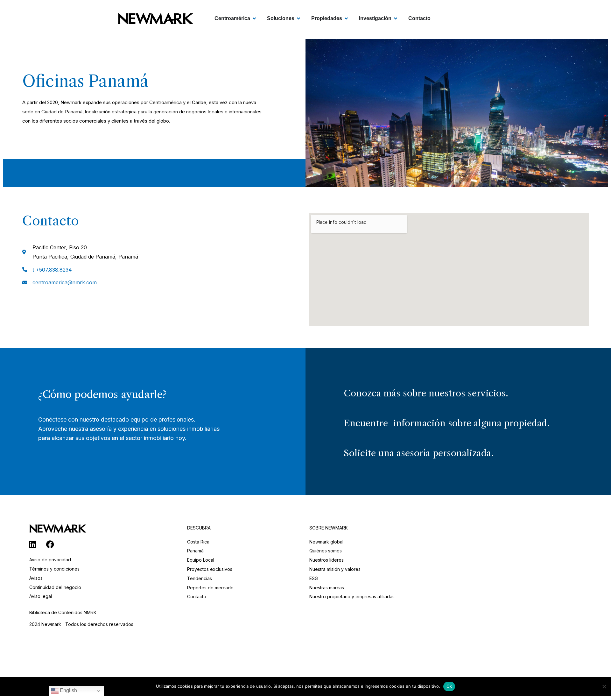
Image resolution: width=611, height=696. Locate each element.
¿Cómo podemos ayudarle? (102, 394)
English (68, 690)
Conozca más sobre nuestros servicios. (426, 393)
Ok (449, 686)
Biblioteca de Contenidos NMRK (62, 612)
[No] (603, 685)
